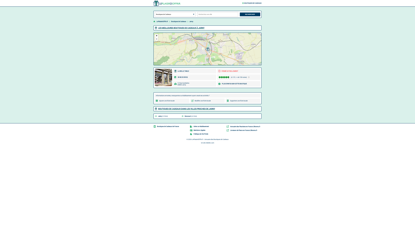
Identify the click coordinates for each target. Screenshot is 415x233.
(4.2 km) (191, 116)
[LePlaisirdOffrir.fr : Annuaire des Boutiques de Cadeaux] (166, 3)
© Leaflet (253, 64)
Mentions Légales (199, 130)
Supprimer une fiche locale (239, 101)
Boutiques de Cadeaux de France (168, 126)
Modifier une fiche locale (203, 101)
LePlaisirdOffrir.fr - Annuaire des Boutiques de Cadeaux (210, 139)
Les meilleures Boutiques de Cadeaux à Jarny (181, 28)
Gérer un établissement (201, 126)
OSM (259, 64)
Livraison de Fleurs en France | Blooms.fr (243, 130)
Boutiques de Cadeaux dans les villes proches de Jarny (186, 109)
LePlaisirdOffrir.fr (162, 21)
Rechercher (250, 14)
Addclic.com (210, 143)
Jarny (191, 21)
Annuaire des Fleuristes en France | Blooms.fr (245, 126)
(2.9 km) (163, 116)
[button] (207, 49)
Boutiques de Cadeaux (253, 3)
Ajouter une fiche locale (167, 101)
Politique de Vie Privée (201, 134)
